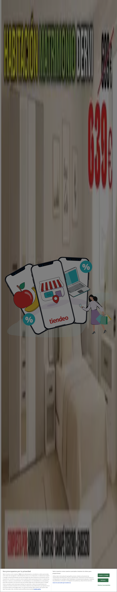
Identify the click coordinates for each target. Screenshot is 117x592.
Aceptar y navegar (104, 575)
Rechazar (103, 580)
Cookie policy (37, 589)
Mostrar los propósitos (104, 585)
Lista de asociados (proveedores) (62, 582)
